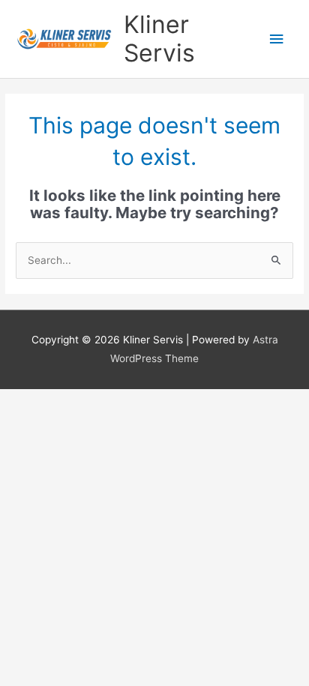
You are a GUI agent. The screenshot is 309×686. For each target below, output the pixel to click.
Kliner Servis (159, 38)
